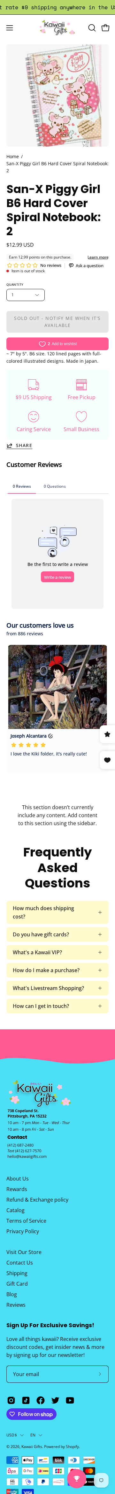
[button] (91, 27)
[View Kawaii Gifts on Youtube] (70, 1400)
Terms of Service (26, 1220)
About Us (17, 1178)
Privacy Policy (22, 1231)
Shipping (16, 1273)
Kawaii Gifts (31, 1446)
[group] (57, 7)
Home (12, 156)
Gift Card (17, 1283)
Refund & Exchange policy (37, 1199)
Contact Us (19, 1262)
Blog (11, 1294)
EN (32, 1435)
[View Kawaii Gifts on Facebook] (40, 1400)
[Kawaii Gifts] (57, 27)
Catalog (15, 1210)
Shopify (72, 1446)
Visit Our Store (24, 1252)
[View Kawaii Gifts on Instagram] (11, 1400)
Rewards (16, 1189)
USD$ (11, 1435)
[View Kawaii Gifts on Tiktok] (26, 1400)
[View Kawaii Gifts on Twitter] (55, 1400)
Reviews (16, 1304)
